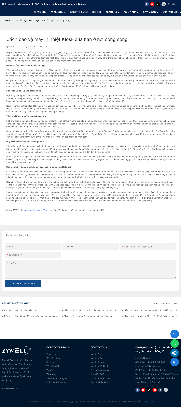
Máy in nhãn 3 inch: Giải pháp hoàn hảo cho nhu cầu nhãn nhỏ (91, 310)
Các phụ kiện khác (99, 382)
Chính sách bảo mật (56, 382)
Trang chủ (51, 354)
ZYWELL (6, 20)
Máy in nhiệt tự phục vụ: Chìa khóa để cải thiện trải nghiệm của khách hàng (151, 316)
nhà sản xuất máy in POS (35, 210)
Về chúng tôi (52, 366)
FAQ (175, 303)
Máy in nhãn (96, 358)
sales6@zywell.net (151, 366)
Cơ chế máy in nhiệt (100, 370)
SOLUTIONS (166, 303)
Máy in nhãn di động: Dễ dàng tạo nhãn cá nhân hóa (88, 316)
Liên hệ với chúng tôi (56, 378)
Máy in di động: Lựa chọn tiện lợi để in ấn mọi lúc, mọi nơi (150, 310)
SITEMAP (148, 401)
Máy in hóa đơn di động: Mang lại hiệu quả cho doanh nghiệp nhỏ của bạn (31, 316)
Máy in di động (97, 362)
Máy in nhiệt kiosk (99, 366)
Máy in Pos (95, 354)
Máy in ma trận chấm (100, 378)
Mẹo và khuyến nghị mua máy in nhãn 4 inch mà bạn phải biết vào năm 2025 (21, 310)
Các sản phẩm (53, 358)
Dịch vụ (50, 362)
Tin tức (49, 370)
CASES (155, 303)
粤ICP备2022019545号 (129, 401)
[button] (180, 12)
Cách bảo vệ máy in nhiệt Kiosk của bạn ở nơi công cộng (42, 20)
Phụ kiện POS (97, 374)
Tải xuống (51, 374)
